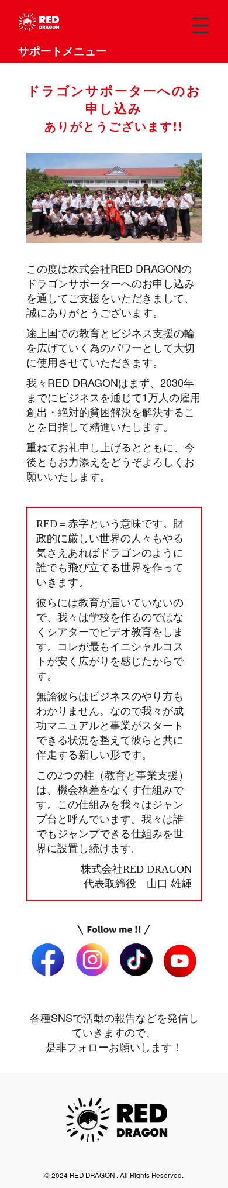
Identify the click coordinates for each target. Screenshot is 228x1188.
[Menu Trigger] (201, 25)
